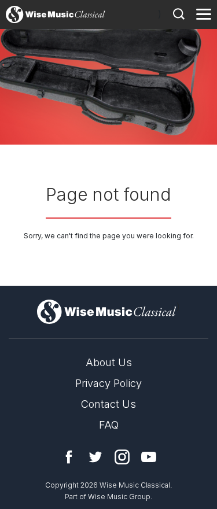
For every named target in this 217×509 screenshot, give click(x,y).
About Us (109, 362)
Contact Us (108, 404)
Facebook (68, 456)
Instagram (122, 456)
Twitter (95, 456)
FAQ (109, 425)
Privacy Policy (108, 383)
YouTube (148, 456)
